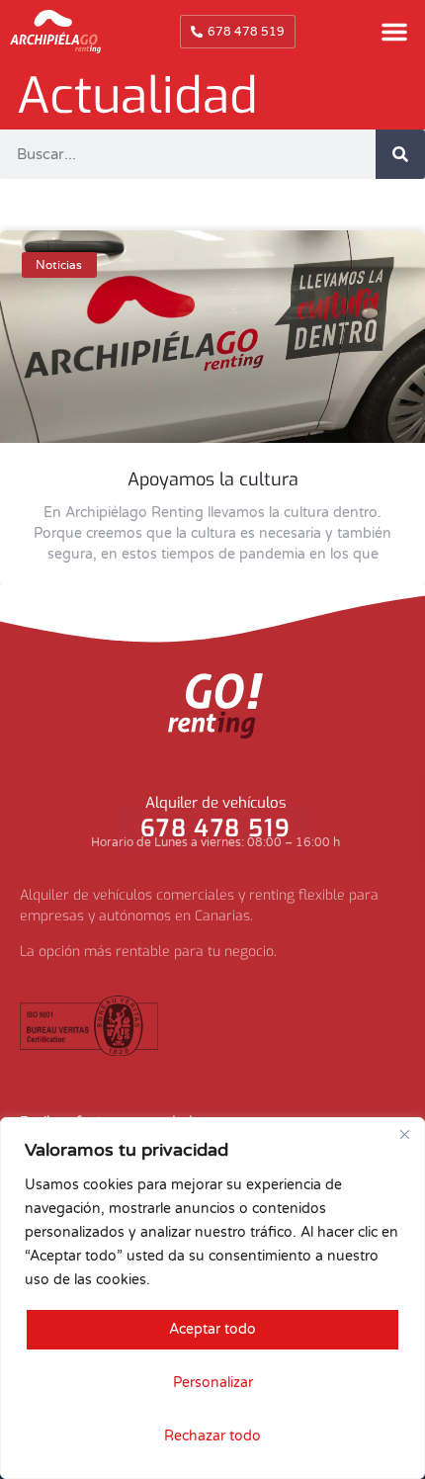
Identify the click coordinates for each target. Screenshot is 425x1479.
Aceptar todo (212, 1329)
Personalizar (213, 1382)
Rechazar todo (212, 1436)
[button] (394, 31)
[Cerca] (404, 1134)
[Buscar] (400, 154)
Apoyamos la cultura (213, 479)
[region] (212, 1298)
